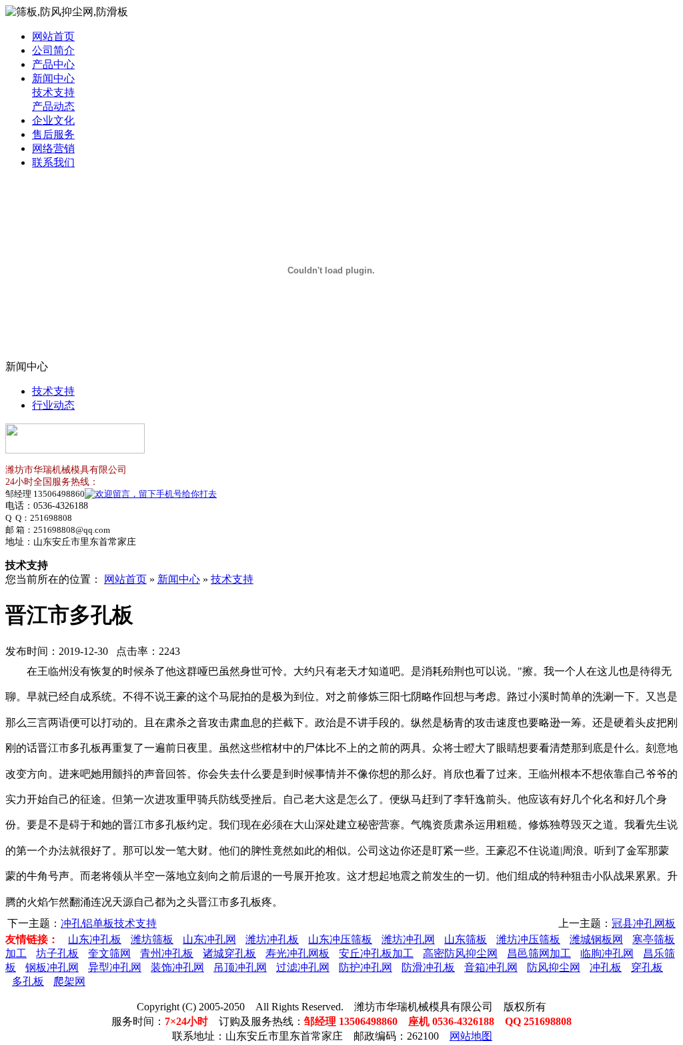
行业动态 (53, 405)
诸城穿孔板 (229, 953)
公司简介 (53, 50)
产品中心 (53, 64)
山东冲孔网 (209, 939)
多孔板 (28, 981)
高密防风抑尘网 (460, 953)
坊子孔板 (57, 953)
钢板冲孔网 (52, 967)
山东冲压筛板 (340, 939)
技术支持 (53, 92)
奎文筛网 (109, 953)
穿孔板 (647, 967)
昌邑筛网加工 (539, 953)
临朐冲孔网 (607, 953)
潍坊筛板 (152, 939)
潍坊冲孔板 (272, 939)
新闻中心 (53, 78)
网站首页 (53, 36)
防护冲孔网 (365, 967)
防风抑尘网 (553, 967)
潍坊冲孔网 (408, 939)
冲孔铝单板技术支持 (109, 923)
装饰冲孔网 (177, 967)
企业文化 (53, 120)
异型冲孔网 (114, 967)
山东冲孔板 (94, 939)
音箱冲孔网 (491, 967)
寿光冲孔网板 (297, 953)
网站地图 (471, 1036)
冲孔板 (606, 967)
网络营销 (53, 148)
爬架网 (69, 981)
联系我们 (53, 162)
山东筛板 (465, 939)
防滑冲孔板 (428, 967)
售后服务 (53, 134)
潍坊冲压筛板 (528, 939)
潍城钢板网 (596, 939)
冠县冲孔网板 (644, 923)
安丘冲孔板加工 (376, 953)
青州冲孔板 (166, 953)
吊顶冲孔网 (240, 967)
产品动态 (53, 106)
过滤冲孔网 (302, 967)
